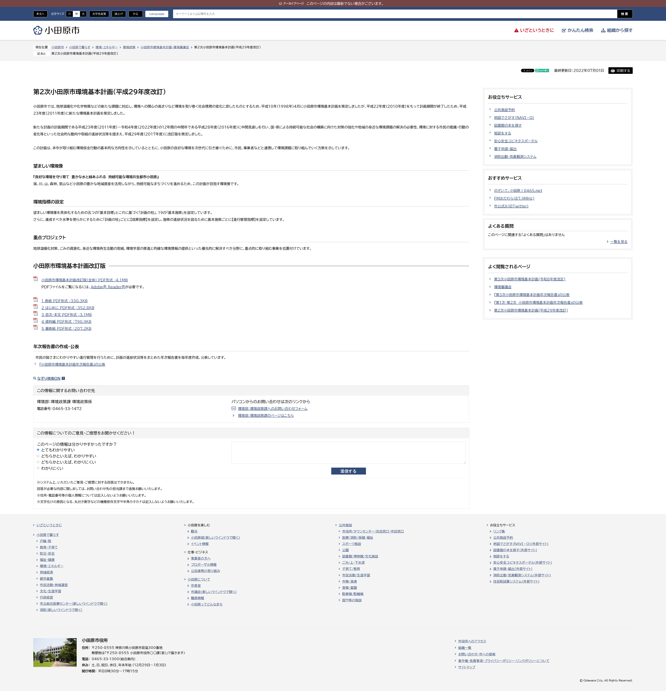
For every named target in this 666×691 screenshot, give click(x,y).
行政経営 (46, 597)
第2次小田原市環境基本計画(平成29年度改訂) (531, 310)
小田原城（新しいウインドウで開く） (215, 537)
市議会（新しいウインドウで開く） (214, 591)
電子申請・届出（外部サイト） (512, 568)
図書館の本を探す (508, 125)
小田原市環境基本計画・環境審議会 (165, 47)
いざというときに (49, 525)
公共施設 (345, 525)
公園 (345, 550)
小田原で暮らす (79, 47)
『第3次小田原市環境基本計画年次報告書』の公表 (532, 294)
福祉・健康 (47, 559)
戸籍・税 (45, 541)
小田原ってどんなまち (207, 604)
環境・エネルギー (107, 47)
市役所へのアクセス (472, 641)
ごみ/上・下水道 (353, 562)
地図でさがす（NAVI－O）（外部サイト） (521, 543)
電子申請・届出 (505, 148)
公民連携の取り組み (205, 570)
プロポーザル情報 (204, 564)
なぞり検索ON (48, 378)
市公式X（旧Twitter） (511, 206)
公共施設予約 (504, 109)
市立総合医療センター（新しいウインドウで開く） (74, 603)
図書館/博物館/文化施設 (360, 556)
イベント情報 (200, 543)
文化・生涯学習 (50, 591)
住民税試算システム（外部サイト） (516, 581)
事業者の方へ (201, 558)
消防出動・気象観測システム (515, 156)
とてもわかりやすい (58, 450)
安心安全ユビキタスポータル (516, 141)
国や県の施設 (352, 600)
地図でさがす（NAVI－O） (514, 117)
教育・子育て (49, 547)
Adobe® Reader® (108, 287)
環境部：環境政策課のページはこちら (266, 415)
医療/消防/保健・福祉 (357, 537)
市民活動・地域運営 (54, 584)
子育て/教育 (351, 568)
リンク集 (499, 531)
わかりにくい (52, 468)
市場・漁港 (349, 581)
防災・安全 (47, 553)
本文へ (40, 13)
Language (156, 13)
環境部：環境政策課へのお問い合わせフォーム (273, 408)
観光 (194, 531)
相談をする (502, 133)
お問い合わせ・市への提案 (477, 654)
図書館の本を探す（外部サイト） (515, 550)
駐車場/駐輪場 (353, 594)
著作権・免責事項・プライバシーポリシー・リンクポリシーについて (503, 660)
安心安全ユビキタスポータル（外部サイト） (522, 562)
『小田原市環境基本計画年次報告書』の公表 (72, 364)
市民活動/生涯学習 (356, 575)
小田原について (199, 579)
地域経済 (46, 572)
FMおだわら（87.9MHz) (514, 198)
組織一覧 (464, 647)
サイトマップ (466, 667)
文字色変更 (99, 13)
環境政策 (129, 47)
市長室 (196, 585)
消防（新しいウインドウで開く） (61, 609)
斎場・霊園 (349, 587)
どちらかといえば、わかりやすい (68, 456)
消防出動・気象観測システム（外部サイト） (522, 575)
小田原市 (56, 30)
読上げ (119, 13)
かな (133, 13)
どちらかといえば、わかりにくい (68, 462)
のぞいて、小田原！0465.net (518, 190)
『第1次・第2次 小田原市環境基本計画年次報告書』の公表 (538, 302)
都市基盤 (46, 578)
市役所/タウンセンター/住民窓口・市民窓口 (373, 531)
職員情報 (197, 598)
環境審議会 (502, 287)
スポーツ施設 (351, 543)
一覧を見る (618, 241)
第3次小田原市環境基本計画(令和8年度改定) (530, 279)
